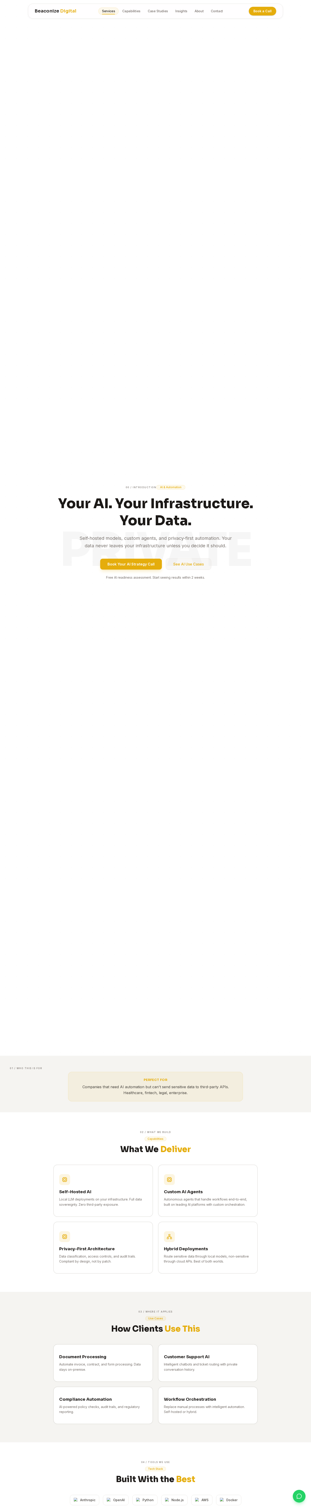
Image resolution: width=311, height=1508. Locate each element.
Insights (181, 11)
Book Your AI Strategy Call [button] (131, 564)
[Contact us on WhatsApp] (299, 1496)
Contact (217, 11)
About (199, 11)
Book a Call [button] (262, 11)
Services (108, 11)
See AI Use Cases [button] (188, 564)
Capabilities (131, 11)
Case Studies (158, 11)
